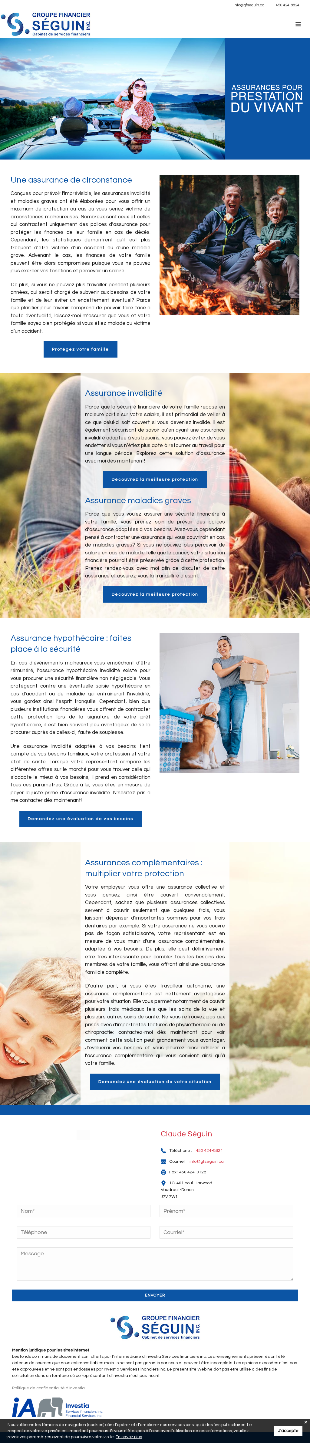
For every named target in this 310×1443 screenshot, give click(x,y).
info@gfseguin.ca (249, 5)
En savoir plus (129, 1437)
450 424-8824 (287, 5)
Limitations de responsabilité (35, 5)
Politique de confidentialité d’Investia (48, 1388)
